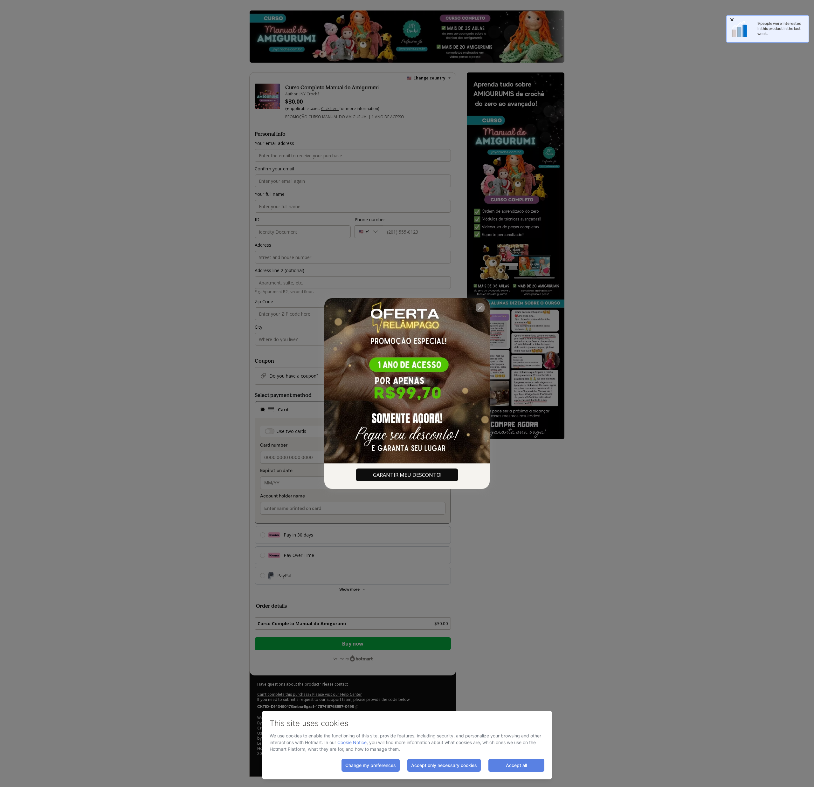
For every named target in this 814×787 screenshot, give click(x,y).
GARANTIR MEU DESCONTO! (407, 474)
